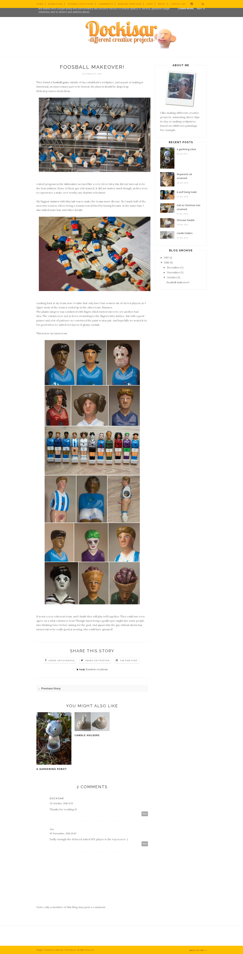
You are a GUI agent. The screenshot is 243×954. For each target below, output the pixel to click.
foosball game (61, 82)
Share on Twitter (97, 660)
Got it (201, 8)
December (173, 267)
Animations (55, 4)
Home (39, 4)
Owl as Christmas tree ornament (188, 207)
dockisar (57, 798)
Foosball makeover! (177, 282)
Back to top (196, 950)
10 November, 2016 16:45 (63, 833)
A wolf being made (187, 192)
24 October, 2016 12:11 (61, 803)
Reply (144, 814)
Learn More (186, 8)
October (172, 277)
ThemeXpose (70, 950)
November (173, 272)
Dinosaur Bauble (186, 220)
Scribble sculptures (81, 4)
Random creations (130, 4)
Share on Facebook (61, 660)
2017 (166, 257)
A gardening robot (51, 769)
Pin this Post (129, 660)
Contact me (178, 4)
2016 (166, 262)
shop (150, 4)
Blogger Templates (44, 950)
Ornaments (106, 4)
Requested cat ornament (184, 176)
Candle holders (87, 735)
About (162, 4)
